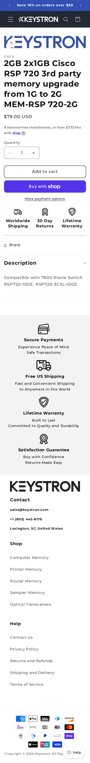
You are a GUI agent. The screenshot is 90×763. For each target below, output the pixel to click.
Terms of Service (27, 684)
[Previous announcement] (9, 5)
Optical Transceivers (31, 604)
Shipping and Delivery (32, 672)
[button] (10, 19)
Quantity (12, 143)
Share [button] (14, 245)
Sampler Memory (27, 592)
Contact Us (21, 637)
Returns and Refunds (31, 661)
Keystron (42, 753)
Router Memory (26, 581)
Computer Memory (29, 557)
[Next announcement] (80, 5)
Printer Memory (26, 569)
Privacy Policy (24, 649)
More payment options (45, 199)
